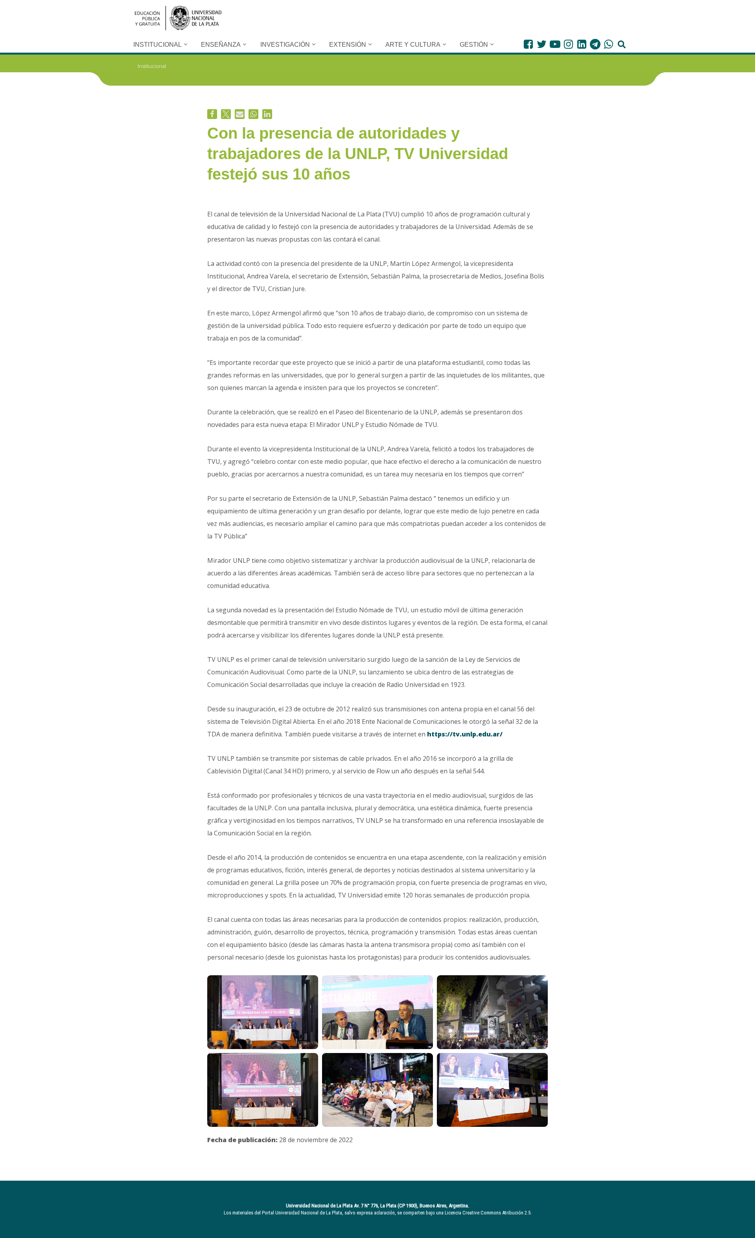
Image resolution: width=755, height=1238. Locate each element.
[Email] (240, 114)
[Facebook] (528, 44)
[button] (186, 44)
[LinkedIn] (581, 44)
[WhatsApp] (608, 44)
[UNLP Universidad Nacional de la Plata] (178, 18)
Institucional (152, 66)
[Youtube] (555, 44)
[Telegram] (595, 44)
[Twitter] (541, 44)
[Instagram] (568, 44)
